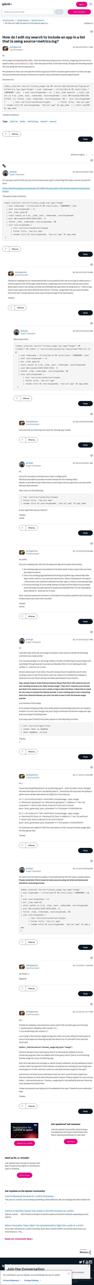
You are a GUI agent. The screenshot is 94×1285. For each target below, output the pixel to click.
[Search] (59, 11)
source (53, 121)
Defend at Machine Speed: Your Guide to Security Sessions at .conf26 (39, 1210)
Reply (85, 139)
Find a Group (24, 1175)
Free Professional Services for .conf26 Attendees (29, 1196)
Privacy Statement (11, 1280)
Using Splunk (23, 20)
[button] (91, 31)
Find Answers (8, 20)
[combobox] (32, 12)
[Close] (69, 1273)
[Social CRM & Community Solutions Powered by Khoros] (85, 1251)
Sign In (81, 4)
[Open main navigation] (90, 4)
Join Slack (71, 1141)
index (22, 121)
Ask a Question (79, 12)
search (44, 121)
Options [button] (86, 23)
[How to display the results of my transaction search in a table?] (87, 154)
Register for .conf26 (24, 1143)
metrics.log (32, 121)
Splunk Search (37, 20)
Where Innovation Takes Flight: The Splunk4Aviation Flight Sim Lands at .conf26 (44, 1225)
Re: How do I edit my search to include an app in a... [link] (27, 23)
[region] (36, 1277)
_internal (13, 121)
